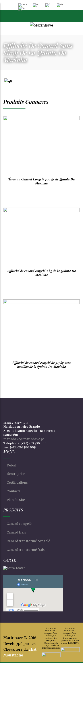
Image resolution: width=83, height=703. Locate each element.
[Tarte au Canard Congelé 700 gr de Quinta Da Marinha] (41, 145)
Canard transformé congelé (28, 541)
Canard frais (16, 532)
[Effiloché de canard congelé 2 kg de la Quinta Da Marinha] (41, 237)
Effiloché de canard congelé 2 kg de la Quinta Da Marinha (41, 273)
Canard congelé (19, 524)
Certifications (17, 482)
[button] (24, 16)
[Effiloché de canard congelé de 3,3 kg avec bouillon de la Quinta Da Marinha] (41, 328)
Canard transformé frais (25, 550)
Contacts (13, 491)
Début (11, 465)
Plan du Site (16, 500)
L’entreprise (16, 474)
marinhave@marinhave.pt (23, 439)
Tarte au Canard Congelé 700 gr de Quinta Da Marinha (41, 181)
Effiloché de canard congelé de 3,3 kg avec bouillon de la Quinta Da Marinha (41, 365)
